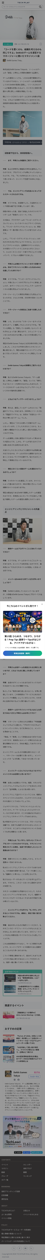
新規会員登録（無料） (22, 653)
